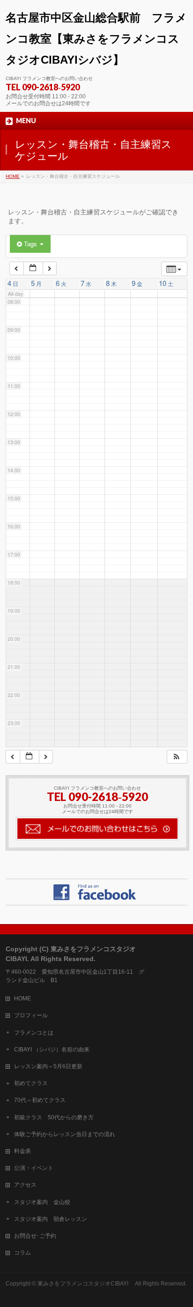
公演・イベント (33, 1168)
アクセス (25, 1185)
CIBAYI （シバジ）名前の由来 (51, 1049)
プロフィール (31, 1015)
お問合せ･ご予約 (35, 1236)
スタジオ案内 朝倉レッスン (50, 1219)
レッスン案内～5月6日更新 (48, 1066)
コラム (22, 1252)
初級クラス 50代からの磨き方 (54, 1117)
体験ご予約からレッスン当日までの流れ (64, 1134)
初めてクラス (31, 1083)
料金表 (22, 1151)
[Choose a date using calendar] (33, 268)
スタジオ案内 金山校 (42, 1202)
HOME (22, 998)
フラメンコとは (33, 1032)
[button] (176, 756)
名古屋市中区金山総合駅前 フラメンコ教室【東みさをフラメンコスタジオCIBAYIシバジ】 (96, 38)
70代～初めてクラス (40, 1100)
